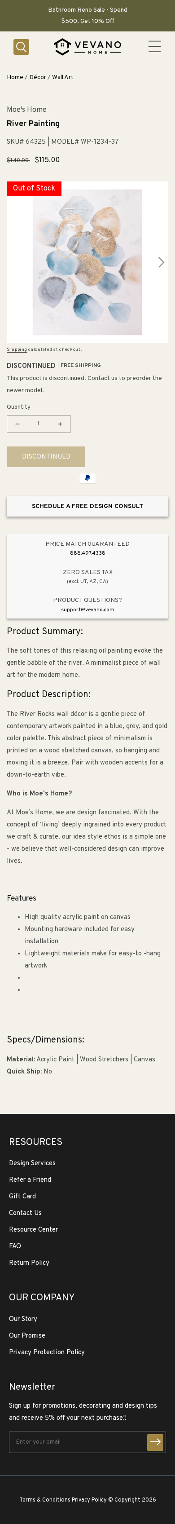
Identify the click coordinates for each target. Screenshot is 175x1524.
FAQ (15, 1246)
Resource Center (33, 1230)
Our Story (23, 1319)
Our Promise (27, 1336)
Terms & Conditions (44, 1500)
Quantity (19, 407)
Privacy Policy (89, 1500)
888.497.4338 (87, 553)
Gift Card (22, 1197)
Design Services (32, 1163)
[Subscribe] (155, 1442)
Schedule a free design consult (87, 506)
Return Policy (29, 1263)
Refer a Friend (30, 1180)
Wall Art (63, 77)
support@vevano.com (87, 610)
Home (15, 77)
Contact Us (25, 1213)
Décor (37, 77)
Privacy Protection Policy (47, 1352)
